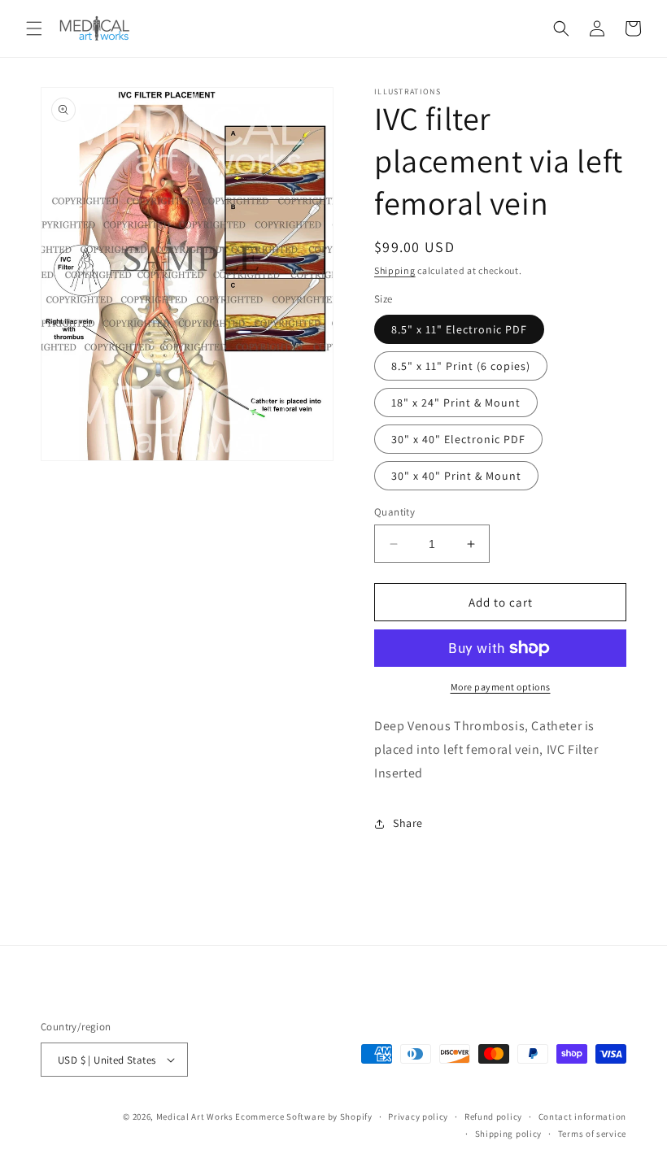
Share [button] (408, 823)
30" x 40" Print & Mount (456, 475)
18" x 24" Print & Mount (456, 402)
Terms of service (592, 1133)
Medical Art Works (194, 1116)
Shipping (395, 270)
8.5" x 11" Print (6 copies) (460, 366)
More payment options (501, 687)
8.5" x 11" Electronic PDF (459, 329)
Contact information (582, 1116)
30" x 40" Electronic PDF (458, 439)
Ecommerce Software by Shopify (303, 1116)
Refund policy (493, 1116)
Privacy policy (418, 1116)
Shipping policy (509, 1133)
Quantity (394, 512)
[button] (34, 28)
